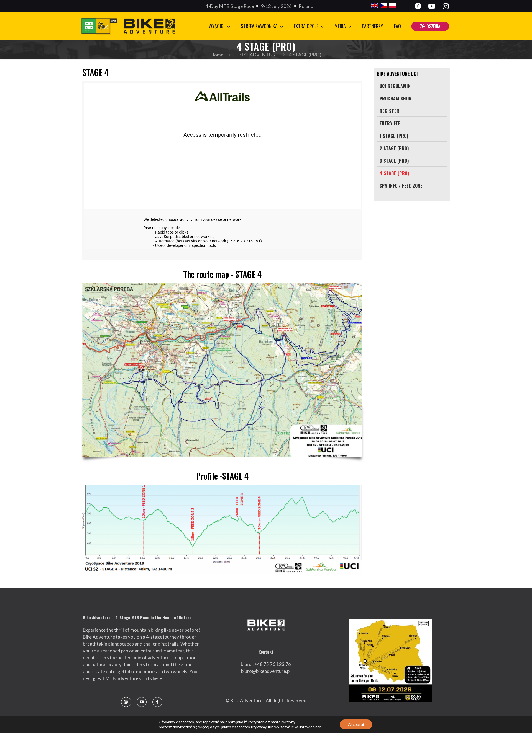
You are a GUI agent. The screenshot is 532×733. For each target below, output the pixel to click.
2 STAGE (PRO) (394, 148)
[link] (390, 660)
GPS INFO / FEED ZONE (401, 185)
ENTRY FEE (390, 123)
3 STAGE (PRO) (394, 160)
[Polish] (392, 6)
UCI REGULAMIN (395, 86)
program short (397, 98)
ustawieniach (310, 726)
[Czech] (383, 6)
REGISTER (390, 111)
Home (217, 55)
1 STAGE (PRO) (394, 136)
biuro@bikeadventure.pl (266, 671)
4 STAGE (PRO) (394, 173)
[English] (374, 6)
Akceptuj (356, 724)
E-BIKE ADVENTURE (256, 55)
